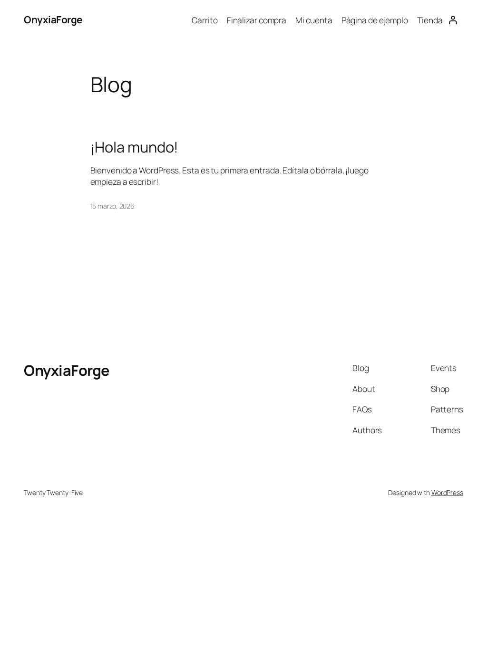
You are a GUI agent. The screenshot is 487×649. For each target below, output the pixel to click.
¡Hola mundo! (134, 147)
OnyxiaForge (53, 19)
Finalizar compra (256, 20)
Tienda (429, 20)
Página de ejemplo (374, 20)
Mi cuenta (313, 20)
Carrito (204, 20)
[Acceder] (453, 20)
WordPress (447, 492)
